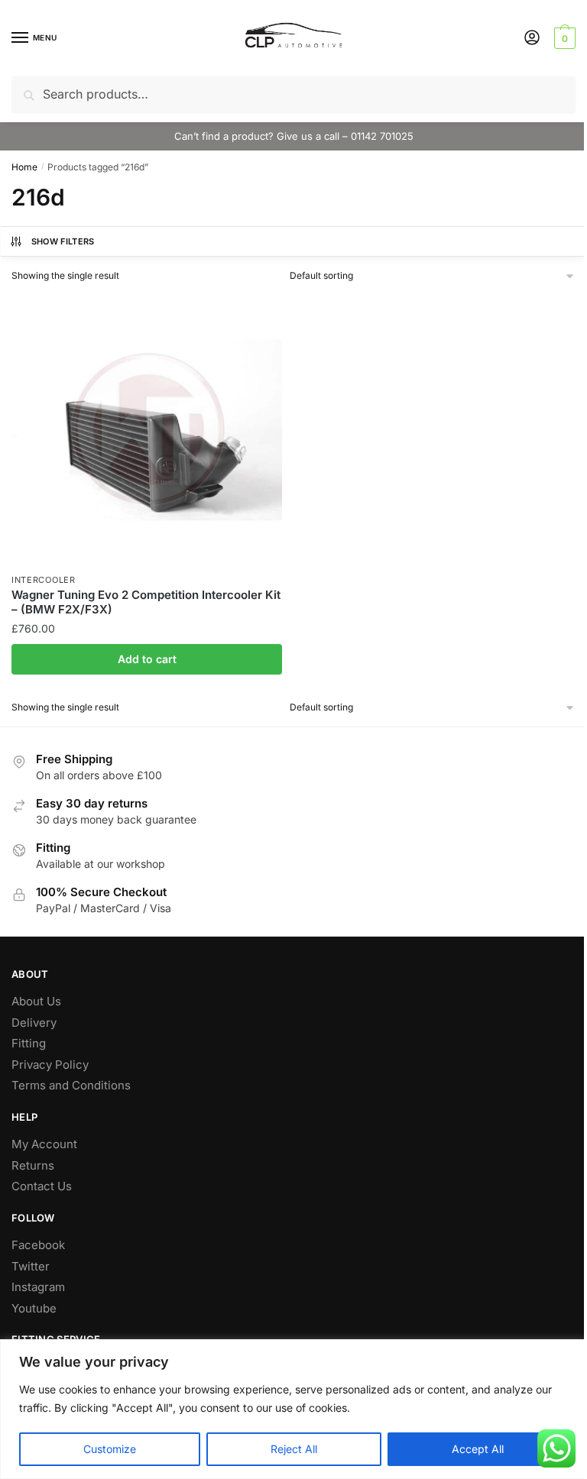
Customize (109, 1448)
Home (24, 167)
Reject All (294, 1448)
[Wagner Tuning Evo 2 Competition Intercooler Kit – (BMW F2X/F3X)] (146, 430)
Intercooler (43, 579)
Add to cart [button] (147, 658)
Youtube (34, 1308)
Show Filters (63, 241)
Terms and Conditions (71, 1085)
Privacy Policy (50, 1064)
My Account (44, 1144)
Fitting (28, 1043)
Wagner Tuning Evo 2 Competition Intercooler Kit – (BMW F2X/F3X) (146, 602)
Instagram (38, 1287)
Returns (32, 1165)
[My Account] (532, 38)
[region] (293, 1409)
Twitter (30, 1266)
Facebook (38, 1245)
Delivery (34, 1022)
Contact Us (41, 1186)
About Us (36, 1001)
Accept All (478, 1448)
